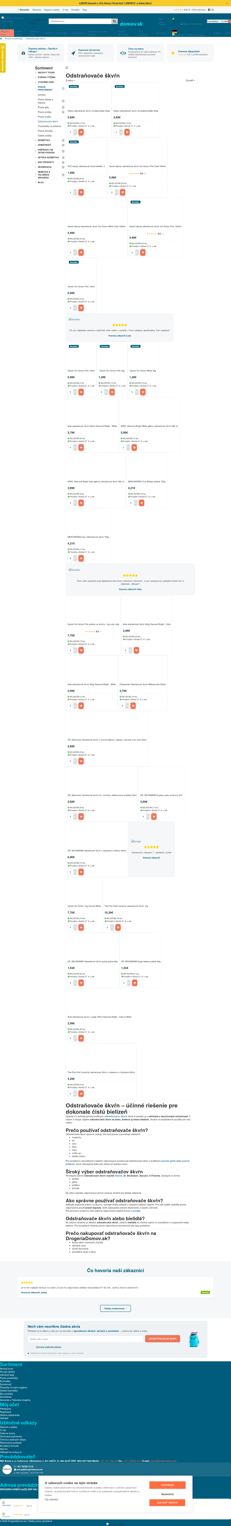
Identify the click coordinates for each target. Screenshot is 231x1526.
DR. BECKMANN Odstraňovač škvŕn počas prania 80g (92, 961)
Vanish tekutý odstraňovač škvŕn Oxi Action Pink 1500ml (155, 226)
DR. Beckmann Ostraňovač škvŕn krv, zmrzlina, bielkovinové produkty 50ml (102, 795)
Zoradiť (189, 80)
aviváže (136, 1210)
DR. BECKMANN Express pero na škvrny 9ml (161, 795)
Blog (85, 9)
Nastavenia (167, 1494)
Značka (69, 80)
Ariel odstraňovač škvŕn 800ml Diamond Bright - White (92, 426)
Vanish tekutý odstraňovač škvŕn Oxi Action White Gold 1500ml (97, 226)
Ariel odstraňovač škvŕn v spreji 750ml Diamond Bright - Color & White (100, 1017)
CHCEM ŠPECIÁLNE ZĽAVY (163, 1338)
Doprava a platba (52, 9)
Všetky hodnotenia (114, 1308)
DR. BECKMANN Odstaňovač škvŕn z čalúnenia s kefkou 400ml (97, 850)
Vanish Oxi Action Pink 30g (111, 370)
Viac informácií (51, 1499)
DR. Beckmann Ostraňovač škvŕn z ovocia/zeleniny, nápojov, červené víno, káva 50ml (107, 740)
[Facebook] (209, 10)
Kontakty (75, 9)
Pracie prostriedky (14, 38)
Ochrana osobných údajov (48, 1346)
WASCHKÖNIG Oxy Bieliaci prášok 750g (146, 481)
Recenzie (37, 9)
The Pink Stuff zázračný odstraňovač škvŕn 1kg (126, 906)
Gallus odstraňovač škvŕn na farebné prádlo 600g (135, 111)
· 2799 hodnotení (190, 9)
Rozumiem (167, 1485)
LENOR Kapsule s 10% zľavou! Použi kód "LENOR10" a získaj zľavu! (115, 3)
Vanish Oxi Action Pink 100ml (81, 286)
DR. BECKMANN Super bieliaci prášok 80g (140, 961)
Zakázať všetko (167, 1503)
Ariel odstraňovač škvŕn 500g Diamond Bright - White (92, 684)
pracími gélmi (168, 1160)
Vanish (118, 1175)
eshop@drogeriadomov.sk (194, 21)
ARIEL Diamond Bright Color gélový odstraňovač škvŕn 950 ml (96, 481)
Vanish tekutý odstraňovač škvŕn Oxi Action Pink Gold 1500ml (137, 166)
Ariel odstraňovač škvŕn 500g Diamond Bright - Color (147, 624)
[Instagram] (213, 10)
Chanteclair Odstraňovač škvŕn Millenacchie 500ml (143, 684)
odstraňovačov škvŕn (115, 1116)
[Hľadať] (114, 21)
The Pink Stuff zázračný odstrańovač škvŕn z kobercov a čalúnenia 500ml (101, 1072)
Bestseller (24, 9)
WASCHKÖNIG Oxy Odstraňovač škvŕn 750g (88, 537)
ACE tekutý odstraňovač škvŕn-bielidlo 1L (86, 166)
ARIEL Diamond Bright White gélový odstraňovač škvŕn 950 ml (149, 426)
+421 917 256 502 (109, 1460)
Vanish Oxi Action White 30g (143, 370)
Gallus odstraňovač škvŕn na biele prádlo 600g (89, 111)
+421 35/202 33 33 (189, 18)
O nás (65, 9)
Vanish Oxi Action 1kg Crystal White (84, 906)
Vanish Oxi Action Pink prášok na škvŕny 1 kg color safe (93, 624)
